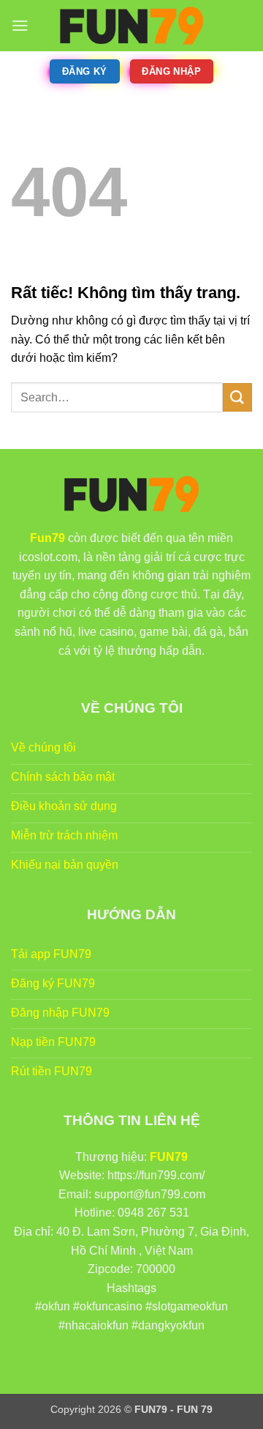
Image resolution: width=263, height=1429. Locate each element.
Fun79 (47, 538)
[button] (19, 25)
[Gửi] (237, 397)
